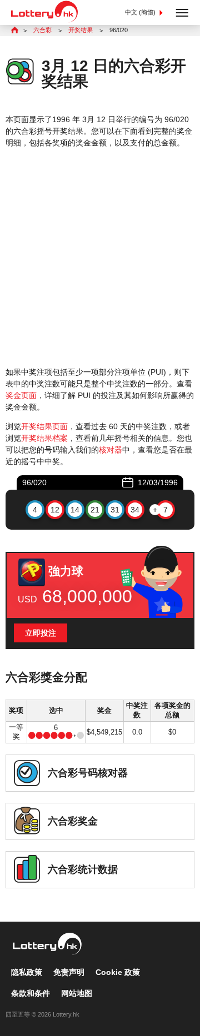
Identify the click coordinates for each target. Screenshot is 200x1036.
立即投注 (40, 632)
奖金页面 (21, 395)
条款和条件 (30, 993)
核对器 (110, 449)
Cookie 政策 (118, 972)
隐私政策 (26, 972)
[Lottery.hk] (44, 20)
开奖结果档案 (44, 438)
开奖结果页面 (44, 426)
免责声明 (68, 972)
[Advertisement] (100, 258)
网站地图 (76, 993)
